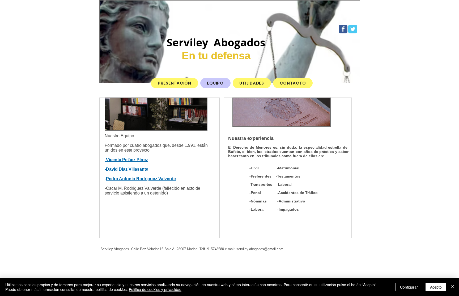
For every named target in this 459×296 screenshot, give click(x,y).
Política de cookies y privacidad (155, 289)
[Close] (452, 287)
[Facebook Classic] (343, 29)
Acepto (436, 287)
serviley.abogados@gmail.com (259, 249)
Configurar (409, 287)
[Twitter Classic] (352, 29)
